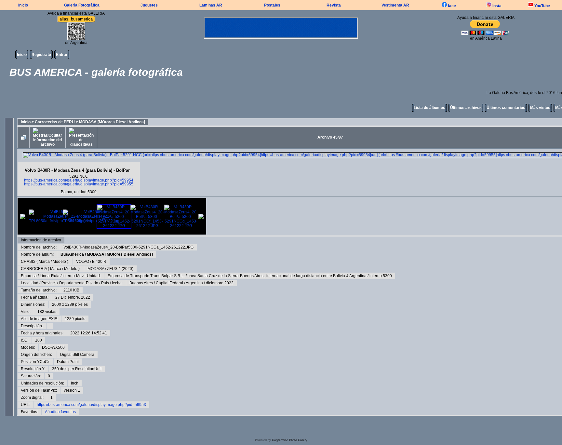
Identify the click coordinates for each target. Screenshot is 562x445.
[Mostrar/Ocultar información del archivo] (47, 137)
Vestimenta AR (395, 5)
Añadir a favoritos (60, 412)
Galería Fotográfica (82, 5)
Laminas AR (210, 5)
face (451, 6)
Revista (334, 5)
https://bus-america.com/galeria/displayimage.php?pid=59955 (78, 184)
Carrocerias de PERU (55, 122)
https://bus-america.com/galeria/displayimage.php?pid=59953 (91, 404)
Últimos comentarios (506, 107)
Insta (496, 6)
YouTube (541, 6)
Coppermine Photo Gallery (289, 440)
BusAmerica (72, 254)
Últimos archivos (466, 107)
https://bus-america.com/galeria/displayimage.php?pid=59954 (78, 180)
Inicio (23, 5)
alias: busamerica (76, 19)
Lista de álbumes (429, 107)
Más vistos (540, 107)
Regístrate (41, 54)
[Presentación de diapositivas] (81, 137)
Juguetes (149, 5)
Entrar (62, 54)
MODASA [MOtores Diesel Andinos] (112, 122)
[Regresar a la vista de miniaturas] (23, 137)
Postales (272, 5)
